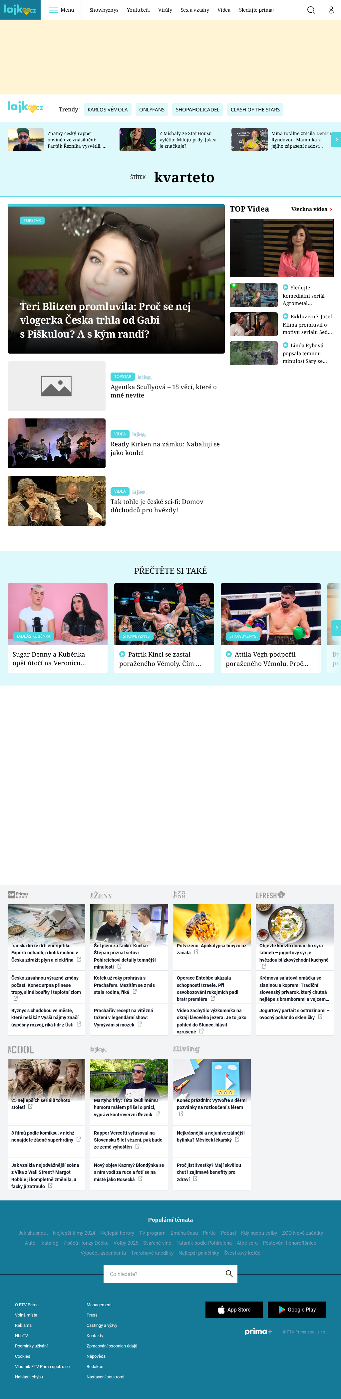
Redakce (95, 1366)
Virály (165, 9)
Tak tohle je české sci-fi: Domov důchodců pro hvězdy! (157, 505)
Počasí (228, 1233)
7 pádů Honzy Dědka (86, 1243)
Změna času (184, 1233)
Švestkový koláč (242, 1253)
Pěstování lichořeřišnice (289, 1243)
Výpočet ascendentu (103, 1253)
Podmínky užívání (31, 1345)
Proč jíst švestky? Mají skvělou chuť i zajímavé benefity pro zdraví (209, 1172)
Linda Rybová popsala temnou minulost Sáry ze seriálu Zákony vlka (306, 357)
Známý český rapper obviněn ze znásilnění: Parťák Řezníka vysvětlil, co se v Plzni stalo (78, 142)
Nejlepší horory (117, 1233)
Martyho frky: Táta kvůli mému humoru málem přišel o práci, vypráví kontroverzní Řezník (126, 1107)
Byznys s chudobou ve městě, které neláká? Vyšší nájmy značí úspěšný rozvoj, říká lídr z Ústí (45, 1017)
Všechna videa (310, 209)
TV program (152, 1233)
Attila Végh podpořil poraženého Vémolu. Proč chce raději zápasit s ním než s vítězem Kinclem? (264, 659)
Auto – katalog (41, 1243)
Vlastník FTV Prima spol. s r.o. (43, 1366)
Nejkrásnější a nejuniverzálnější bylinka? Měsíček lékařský (211, 1136)
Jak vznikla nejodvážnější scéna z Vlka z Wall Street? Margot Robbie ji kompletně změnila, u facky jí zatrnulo (45, 1176)
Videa (223, 9)
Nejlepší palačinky (198, 1253)
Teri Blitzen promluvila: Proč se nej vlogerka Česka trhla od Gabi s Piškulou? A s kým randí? (105, 320)
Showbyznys (104, 9)
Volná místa (26, 1315)
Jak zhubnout (33, 1233)
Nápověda (96, 1356)
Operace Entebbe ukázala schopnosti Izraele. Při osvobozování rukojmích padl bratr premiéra (207, 988)
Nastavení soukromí (105, 1376)
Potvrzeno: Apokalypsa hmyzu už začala (211, 949)
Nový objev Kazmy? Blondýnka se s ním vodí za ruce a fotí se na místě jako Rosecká (129, 1172)
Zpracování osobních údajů (112, 1345)
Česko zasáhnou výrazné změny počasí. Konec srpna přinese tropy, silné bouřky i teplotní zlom (46, 985)
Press (92, 1315)
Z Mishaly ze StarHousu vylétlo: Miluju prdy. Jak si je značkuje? (188, 139)
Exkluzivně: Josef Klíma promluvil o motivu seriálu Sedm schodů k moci (308, 328)
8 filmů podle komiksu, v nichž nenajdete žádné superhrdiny (42, 1136)
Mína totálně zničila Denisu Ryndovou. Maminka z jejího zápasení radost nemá (301, 142)
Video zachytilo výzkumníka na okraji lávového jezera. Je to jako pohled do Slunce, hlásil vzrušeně (211, 1021)
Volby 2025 (126, 1243)
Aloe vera (247, 1243)
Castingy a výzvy (102, 1325)
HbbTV (21, 1335)
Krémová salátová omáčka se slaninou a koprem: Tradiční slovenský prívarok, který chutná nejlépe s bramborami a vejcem (293, 988)
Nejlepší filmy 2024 (74, 1233)
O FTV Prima (27, 1304)
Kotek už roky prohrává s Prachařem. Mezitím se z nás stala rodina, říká (124, 985)
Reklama (23, 1325)
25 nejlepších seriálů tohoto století (40, 1104)
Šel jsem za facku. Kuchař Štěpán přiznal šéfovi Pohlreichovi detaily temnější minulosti (125, 956)
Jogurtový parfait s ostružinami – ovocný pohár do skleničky (294, 1014)
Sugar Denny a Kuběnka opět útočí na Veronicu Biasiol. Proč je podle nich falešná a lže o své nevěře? (52, 659)
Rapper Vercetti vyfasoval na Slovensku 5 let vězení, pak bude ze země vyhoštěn (128, 1140)
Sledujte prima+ (257, 9)
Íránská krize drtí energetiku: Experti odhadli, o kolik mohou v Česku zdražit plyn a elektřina (44, 953)
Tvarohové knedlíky (152, 1253)
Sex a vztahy (195, 9)
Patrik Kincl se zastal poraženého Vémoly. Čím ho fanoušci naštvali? (161, 659)
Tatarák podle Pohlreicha (204, 1243)
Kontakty (95, 1335)
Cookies (22, 1356)
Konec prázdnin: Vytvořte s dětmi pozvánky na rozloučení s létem (212, 1104)
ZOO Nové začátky (302, 1233)
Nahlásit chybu (29, 1376)
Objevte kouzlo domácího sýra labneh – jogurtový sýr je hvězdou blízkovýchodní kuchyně (294, 953)
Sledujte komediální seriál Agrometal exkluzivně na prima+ (304, 302)
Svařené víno (157, 1243)
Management (99, 1304)
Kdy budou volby (259, 1233)
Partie (209, 1233)
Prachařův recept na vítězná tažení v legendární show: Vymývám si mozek (123, 1017)
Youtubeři (138, 9)
